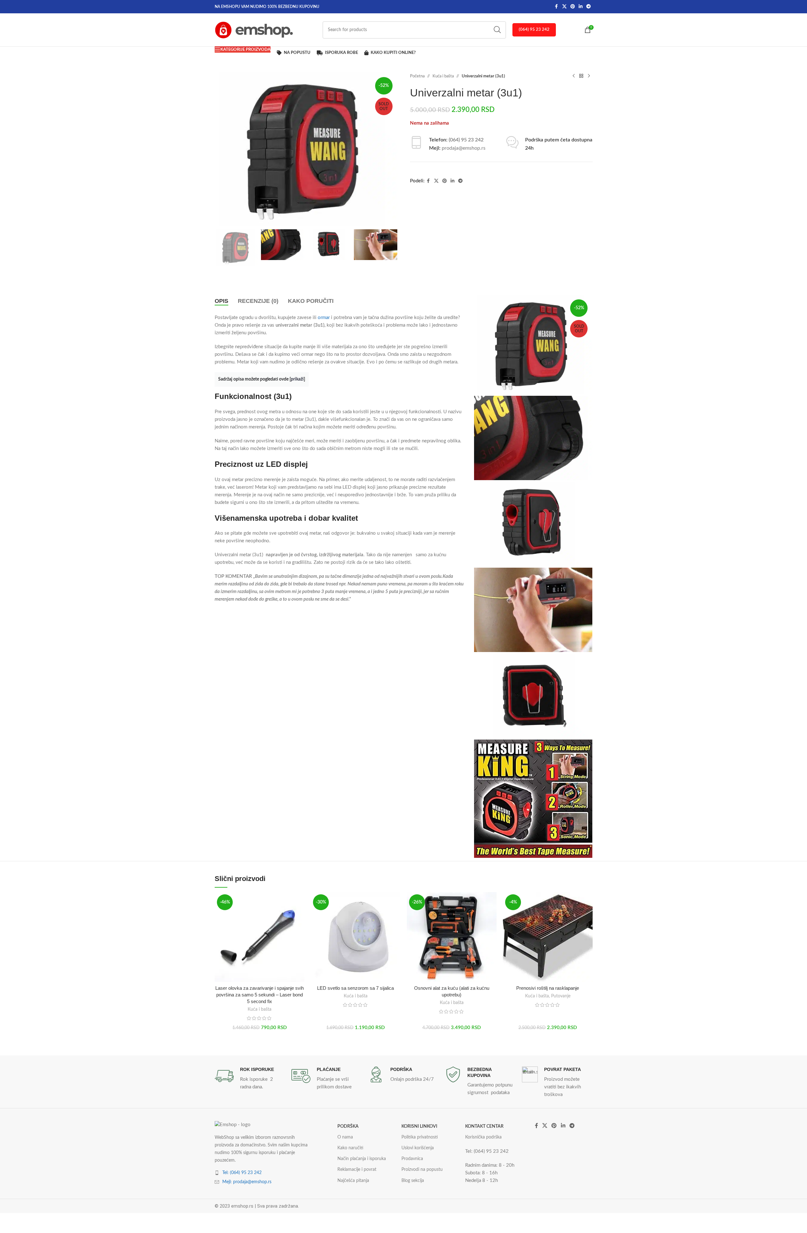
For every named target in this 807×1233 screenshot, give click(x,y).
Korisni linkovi (419, 1126)
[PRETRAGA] (497, 30)
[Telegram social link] (588, 6)
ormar (324, 317)
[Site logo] (254, 29)
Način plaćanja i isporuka (361, 1159)
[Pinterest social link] (573, 6)
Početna (417, 76)
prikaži (297, 379)
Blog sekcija (412, 1180)
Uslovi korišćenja (417, 1148)
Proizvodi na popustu (422, 1169)
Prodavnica (412, 1159)
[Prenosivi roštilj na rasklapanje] (548, 937)
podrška (348, 1126)
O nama (345, 1137)
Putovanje (560, 996)
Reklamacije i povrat (356, 1169)
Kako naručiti (350, 1148)
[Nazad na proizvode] (581, 76)
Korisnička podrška (483, 1137)
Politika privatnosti (419, 1137)
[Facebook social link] (556, 6)
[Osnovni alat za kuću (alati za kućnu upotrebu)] (452, 937)
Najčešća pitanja (353, 1180)
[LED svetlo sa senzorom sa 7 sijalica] (355, 937)
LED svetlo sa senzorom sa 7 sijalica (355, 988)
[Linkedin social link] (580, 6)
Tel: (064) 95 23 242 (242, 1173)
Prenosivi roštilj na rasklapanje (547, 988)
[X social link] (564, 6)
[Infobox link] (250, 1079)
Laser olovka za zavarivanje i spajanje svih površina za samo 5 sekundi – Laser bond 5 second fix (259, 994)
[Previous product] (573, 76)
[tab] (221, 301)
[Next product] (589, 76)
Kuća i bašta (443, 76)
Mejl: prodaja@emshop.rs (246, 1182)
